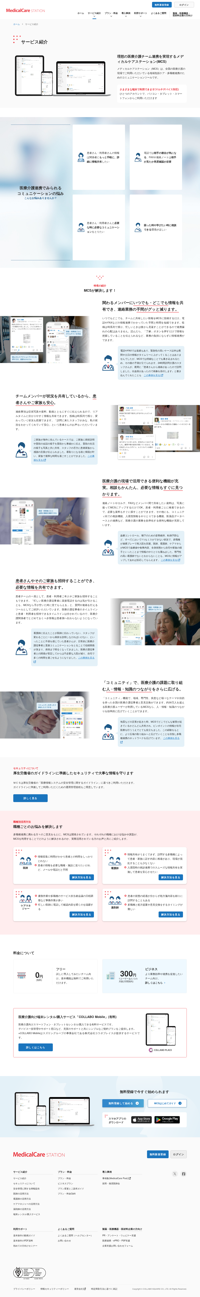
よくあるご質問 (158, 13)
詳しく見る (30, 798)
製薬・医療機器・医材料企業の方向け (182, 14)
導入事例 (126, 13)
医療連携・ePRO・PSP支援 (116, 1240)
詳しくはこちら (154, 982)
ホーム (81, 13)
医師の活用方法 (21, 1193)
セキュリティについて (24, 1183)
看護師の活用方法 (22, 1198)
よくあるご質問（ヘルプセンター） (75, 1235)
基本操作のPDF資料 (23, 1240)
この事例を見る (152, 375)
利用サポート (140, 13)
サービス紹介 (94, 13)
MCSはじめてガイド (165, 1103)
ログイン (184, 4)
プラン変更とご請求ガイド (71, 1188)
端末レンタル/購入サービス (26, 1214)
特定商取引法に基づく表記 (104, 1288)
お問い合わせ (64, 1240)
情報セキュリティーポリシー (54, 1288)
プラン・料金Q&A (66, 1193)
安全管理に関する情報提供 (26, 1188)
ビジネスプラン (65, 1183)
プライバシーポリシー (24, 1288)
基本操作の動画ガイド (24, 1235)
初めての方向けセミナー (25, 1245)
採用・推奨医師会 (111, 1183)
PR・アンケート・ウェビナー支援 (119, 1235)
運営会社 (79, 1288)
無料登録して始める (121, 1103)
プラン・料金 (111, 13)
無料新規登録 (162, 4)
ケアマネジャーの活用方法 (26, 1204)
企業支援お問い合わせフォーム (117, 1245)
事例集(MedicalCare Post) (115, 1178)
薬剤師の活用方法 (22, 1209)
